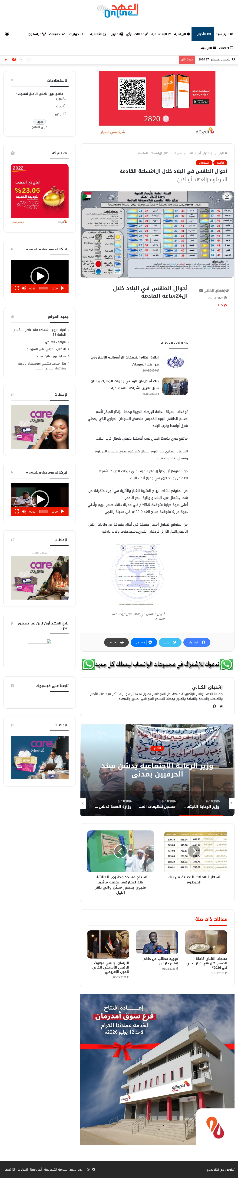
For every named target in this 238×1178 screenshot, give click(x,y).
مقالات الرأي (135, 34)
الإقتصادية (159, 34)
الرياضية (180, 34)
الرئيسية (223, 34)
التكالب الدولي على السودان (46, 349)
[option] (157, 769)
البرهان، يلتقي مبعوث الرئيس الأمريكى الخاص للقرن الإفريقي (110, 967)
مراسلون (35, 34)
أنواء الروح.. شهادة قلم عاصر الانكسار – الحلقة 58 (38, 332)
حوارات (74, 34)
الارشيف (206, 48)
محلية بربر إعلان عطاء (51, 356)
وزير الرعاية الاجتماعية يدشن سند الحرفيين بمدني (157, 770)
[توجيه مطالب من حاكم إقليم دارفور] (157, 942)
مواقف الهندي (55, 342)
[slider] (43, 288)
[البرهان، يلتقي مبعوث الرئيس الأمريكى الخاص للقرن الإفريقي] (108, 944)
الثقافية (96, 34)
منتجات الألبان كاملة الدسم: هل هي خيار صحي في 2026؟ (206, 963)
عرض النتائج (39, 127)
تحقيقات (55, 34)
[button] (39, 276)
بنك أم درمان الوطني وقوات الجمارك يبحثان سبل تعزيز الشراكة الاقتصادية (129, 60)
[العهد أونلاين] (119, 10)
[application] (40, 276)
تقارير (116, 34)
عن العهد (75, 1169)
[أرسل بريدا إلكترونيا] (201, 291)
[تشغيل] (62, 288)
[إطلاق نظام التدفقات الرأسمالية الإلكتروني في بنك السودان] (175, 362)
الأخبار (202, 34)
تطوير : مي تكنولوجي (220, 1169)
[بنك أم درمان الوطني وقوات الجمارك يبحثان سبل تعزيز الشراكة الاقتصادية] (175, 386)
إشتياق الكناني (214, 291)
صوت (59, 106)
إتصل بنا (22, 1169)
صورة (59, 99)
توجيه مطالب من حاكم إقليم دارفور (160, 961)
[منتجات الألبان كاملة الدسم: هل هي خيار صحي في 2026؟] (206, 942)
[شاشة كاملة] (16, 288)
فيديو (59, 114)
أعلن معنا (36, 1169)
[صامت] (24, 288)
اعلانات (224, 48)
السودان (204, 162)
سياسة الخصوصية (55, 1169)
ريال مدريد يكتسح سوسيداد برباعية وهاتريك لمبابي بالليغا (42, 366)
